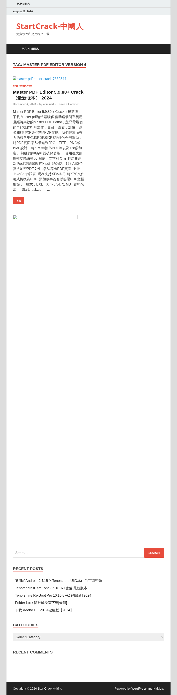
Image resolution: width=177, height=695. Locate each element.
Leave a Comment (68, 104)
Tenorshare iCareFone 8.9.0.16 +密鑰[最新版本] (51, 588)
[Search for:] (88, 553)
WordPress (139, 688)
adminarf (48, 104)
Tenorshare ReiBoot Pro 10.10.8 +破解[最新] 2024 (53, 595)
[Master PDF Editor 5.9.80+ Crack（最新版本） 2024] (48, 79)
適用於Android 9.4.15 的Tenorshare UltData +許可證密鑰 (58, 581)
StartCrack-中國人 (50, 26)
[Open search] (159, 49)
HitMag (158, 688)
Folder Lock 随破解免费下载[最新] (41, 603)
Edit (15, 86)
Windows (26, 86)
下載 (17, 199)
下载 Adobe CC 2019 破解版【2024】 (44, 610)
